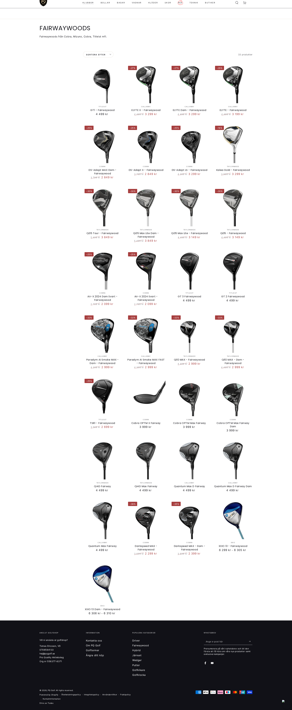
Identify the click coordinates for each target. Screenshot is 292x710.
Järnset (136, 655)
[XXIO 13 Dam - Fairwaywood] (102, 582)
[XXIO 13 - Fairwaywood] (233, 519)
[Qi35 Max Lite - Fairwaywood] (189, 206)
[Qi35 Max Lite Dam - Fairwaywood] (146, 206)
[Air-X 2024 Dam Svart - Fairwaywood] (102, 270)
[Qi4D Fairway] (102, 460)
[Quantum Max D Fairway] (189, 460)
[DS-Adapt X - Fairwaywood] (146, 143)
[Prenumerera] (250, 641)
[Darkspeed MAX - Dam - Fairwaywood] (189, 519)
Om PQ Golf (93, 645)
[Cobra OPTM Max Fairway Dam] (233, 396)
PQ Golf (51, 690)
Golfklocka (139, 674)
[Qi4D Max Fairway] (146, 460)
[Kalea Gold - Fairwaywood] (233, 143)
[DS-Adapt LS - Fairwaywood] (189, 143)
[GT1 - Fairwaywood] (102, 83)
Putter (136, 665)
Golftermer (92, 650)
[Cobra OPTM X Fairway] (146, 396)
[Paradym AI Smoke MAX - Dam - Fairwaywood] (102, 333)
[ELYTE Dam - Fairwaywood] (189, 83)
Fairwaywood (140, 645)
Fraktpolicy (125, 694)
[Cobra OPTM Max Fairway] (189, 396)
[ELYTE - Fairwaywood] (233, 83)
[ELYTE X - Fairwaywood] (146, 83)
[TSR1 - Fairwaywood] (102, 396)
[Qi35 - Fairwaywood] (233, 206)
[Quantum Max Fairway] (102, 519)
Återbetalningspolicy (71, 694)
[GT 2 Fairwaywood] (233, 270)
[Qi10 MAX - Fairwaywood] (189, 333)
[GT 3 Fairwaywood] (189, 270)
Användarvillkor (109, 694)
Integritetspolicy (91, 694)
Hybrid (136, 650)
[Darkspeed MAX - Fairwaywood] (146, 519)
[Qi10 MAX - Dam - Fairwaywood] (233, 333)
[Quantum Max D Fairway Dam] (233, 460)
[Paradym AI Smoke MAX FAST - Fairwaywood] (146, 333)
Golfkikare (138, 670)
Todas (50, 703)
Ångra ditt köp (95, 655)
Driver (136, 640)
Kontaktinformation (52, 699)
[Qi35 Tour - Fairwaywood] (102, 206)
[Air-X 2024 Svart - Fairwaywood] (146, 270)
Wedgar (137, 660)
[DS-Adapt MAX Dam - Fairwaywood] (102, 143)
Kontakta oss (94, 640)
